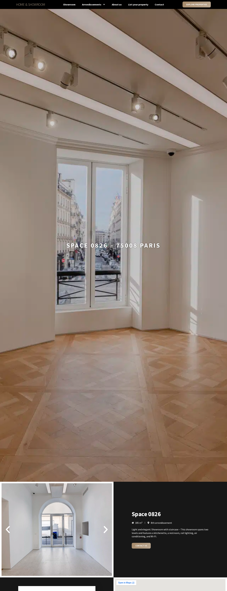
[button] (8, 529)
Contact (159, 4)
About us (117, 4)
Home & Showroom (30, 4)
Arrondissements (91, 4)
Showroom (69, 4)
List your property (138, 4)
